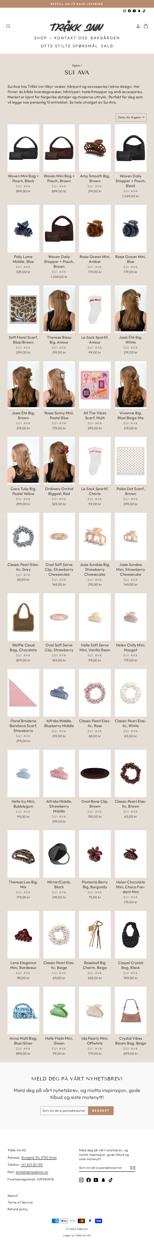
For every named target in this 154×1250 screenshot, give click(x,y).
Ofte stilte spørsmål (69, 46)
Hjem (76, 65)
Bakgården (105, 37)
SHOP (41, 37)
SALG (107, 46)
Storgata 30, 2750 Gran (39, 1157)
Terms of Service (20, 1202)
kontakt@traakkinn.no (32, 1172)
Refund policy (18, 1209)
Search (13, 1195)
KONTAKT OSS (71, 37)
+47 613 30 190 (32, 1165)
